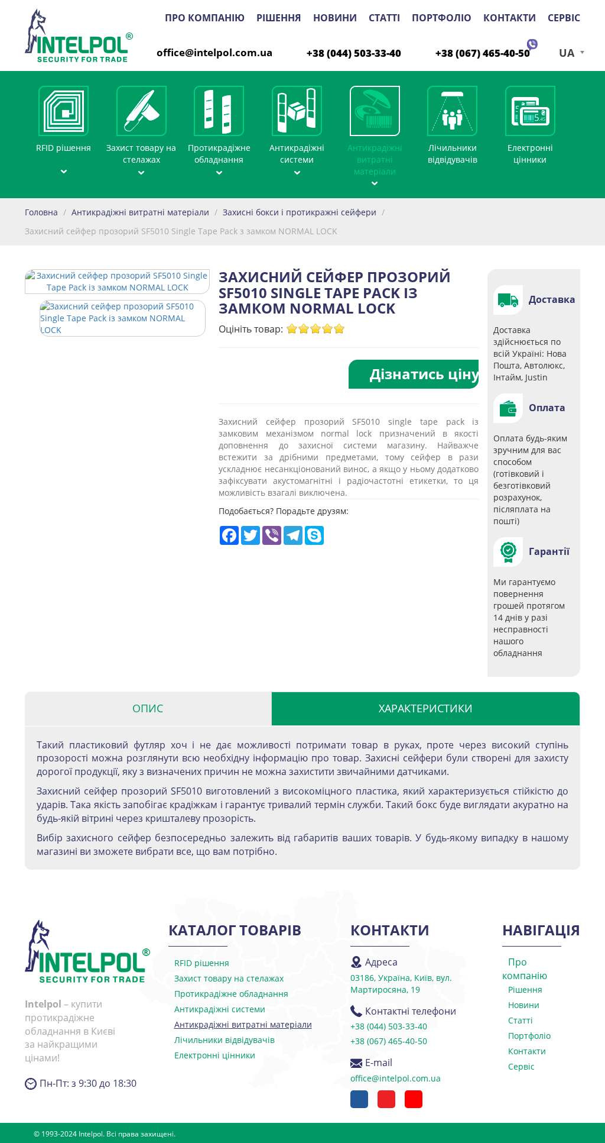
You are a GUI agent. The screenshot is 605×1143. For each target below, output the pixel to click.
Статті (384, 17)
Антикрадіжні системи (296, 153)
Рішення (278, 17)
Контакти (509, 17)
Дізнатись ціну (424, 373)
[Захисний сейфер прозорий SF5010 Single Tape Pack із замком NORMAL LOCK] (123, 317)
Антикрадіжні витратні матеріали (374, 159)
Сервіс (564, 17)
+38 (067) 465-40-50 (482, 53)
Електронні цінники (530, 153)
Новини (335, 17)
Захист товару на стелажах (141, 153)
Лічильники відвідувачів (452, 153)
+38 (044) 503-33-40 (354, 53)
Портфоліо (441, 17)
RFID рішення (63, 147)
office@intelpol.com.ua (214, 52)
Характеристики (426, 708)
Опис (147, 708)
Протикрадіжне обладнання (219, 153)
